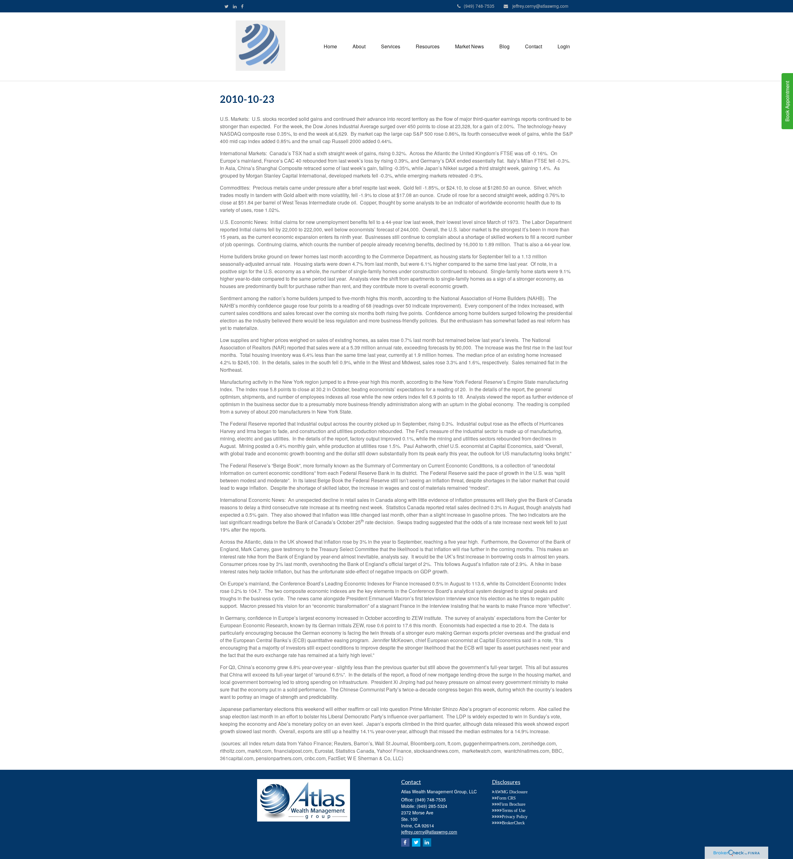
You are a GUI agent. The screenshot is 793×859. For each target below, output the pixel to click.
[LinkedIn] (235, 6)
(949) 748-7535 (479, 6)
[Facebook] (242, 6)
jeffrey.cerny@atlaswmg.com (540, 6)
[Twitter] (227, 6)
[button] (359, 46)
